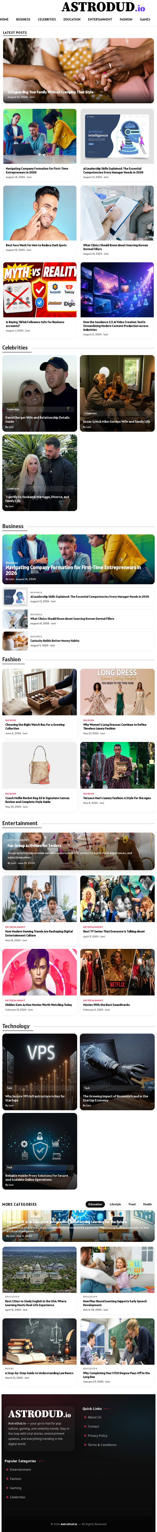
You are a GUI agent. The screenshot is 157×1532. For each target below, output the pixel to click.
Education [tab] (95, 1204)
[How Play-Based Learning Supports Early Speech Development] (117, 1270)
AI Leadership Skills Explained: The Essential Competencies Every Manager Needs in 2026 (113, 170)
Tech (9, 1088)
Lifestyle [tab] (115, 1204)
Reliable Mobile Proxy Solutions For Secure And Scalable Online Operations (36, 1177)
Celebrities (47, 19)
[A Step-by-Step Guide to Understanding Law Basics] (39, 1341)
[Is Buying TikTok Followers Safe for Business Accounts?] (39, 289)
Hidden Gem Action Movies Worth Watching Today (38, 1005)
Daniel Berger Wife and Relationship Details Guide (37, 419)
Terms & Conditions (102, 1445)
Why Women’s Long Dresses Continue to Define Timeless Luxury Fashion (114, 726)
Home (4, 19)
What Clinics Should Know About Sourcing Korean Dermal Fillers (72, 618)
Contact (93, 1426)
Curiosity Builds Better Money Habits (54, 641)
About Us (94, 1417)
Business (23, 19)
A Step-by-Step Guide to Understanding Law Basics (39, 1373)
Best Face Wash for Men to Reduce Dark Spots (36, 245)
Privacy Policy (97, 1436)
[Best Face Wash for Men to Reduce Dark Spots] (39, 213)
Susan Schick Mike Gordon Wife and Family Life (116, 421)
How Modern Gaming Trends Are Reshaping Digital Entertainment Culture (39, 933)
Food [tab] (132, 1204)
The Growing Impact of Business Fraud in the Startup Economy (115, 1098)
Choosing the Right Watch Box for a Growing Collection (35, 726)
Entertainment (100, 19)
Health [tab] (147, 1204)
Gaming (15, 1488)
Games (145, 19)
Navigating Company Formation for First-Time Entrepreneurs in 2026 (73, 570)
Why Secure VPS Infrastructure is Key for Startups (35, 1098)
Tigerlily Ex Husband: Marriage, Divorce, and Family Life (37, 499)
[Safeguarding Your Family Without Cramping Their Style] (78, 70)
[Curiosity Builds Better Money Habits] (15, 641)
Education (72, 19)
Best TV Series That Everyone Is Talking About (114, 931)
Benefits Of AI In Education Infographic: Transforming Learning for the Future (67, 1221)
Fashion (126, 19)
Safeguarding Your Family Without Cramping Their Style (50, 92)
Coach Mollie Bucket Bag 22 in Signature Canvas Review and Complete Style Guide (37, 800)
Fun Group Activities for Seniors (34, 845)
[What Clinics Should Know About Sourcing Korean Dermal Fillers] (117, 213)
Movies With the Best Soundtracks (106, 1005)
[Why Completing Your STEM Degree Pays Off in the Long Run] (117, 1341)
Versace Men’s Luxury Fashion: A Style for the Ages (117, 798)
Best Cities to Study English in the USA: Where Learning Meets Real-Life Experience (35, 1303)
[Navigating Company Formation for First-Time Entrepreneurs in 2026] (39, 136)
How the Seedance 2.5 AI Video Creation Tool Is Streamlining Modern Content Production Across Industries (115, 326)
